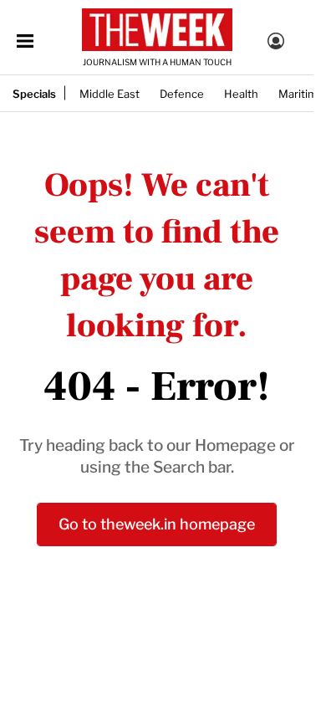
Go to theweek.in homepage (157, 522)
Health (241, 92)
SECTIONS (25, 41)
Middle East (109, 92)
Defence (182, 92)
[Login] (275, 43)
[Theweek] (157, 29)
